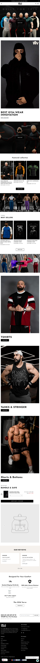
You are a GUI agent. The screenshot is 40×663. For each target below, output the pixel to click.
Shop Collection (5, 117)
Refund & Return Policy (25, 642)
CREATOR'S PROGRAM (5, 652)
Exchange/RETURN (24, 648)
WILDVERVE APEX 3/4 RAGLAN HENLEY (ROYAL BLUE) (5, 242)
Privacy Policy (23, 645)
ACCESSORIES (3, 647)
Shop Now (5, 340)
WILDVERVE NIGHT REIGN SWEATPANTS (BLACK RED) (14, 492)
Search (22, 640)
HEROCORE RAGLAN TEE (19, 181)
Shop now (20, 22)
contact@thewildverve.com (25, 630)
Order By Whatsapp (24, 643)
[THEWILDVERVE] (20, 3)
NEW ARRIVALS (4, 640)
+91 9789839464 (24, 628)
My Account (3, 653)
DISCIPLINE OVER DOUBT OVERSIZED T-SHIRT (32, 241)
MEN (2, 642)
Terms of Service (24, 647)
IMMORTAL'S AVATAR (4, 643)
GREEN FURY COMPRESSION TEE (33, 181)
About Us (22, 638)
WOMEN (2, 648)
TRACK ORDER (3, 650)
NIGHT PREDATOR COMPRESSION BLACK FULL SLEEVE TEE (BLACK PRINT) (6, 182)
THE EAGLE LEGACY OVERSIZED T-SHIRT (18, 241)
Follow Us (20, 605)
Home (2, 638)
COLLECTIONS (3, 645)
